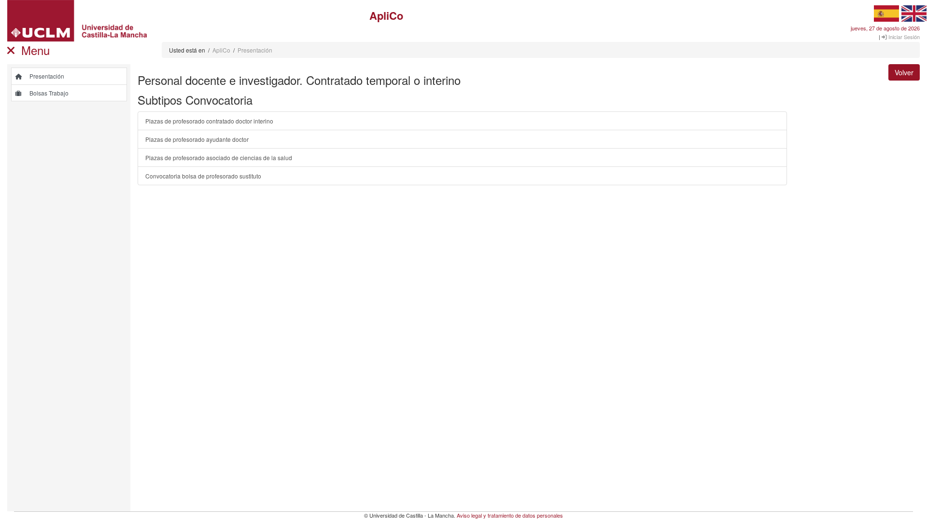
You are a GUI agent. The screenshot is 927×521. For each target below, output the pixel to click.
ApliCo (221, 50)
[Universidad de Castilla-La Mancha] (77, 21)
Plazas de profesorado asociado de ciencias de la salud (218, 157)
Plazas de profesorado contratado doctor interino (209, 121)
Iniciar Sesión (903, 37)
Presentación (255, 50)
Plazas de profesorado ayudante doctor (197, 139)
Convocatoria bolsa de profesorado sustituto (203, 176)
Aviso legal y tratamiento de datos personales (510, 515)
